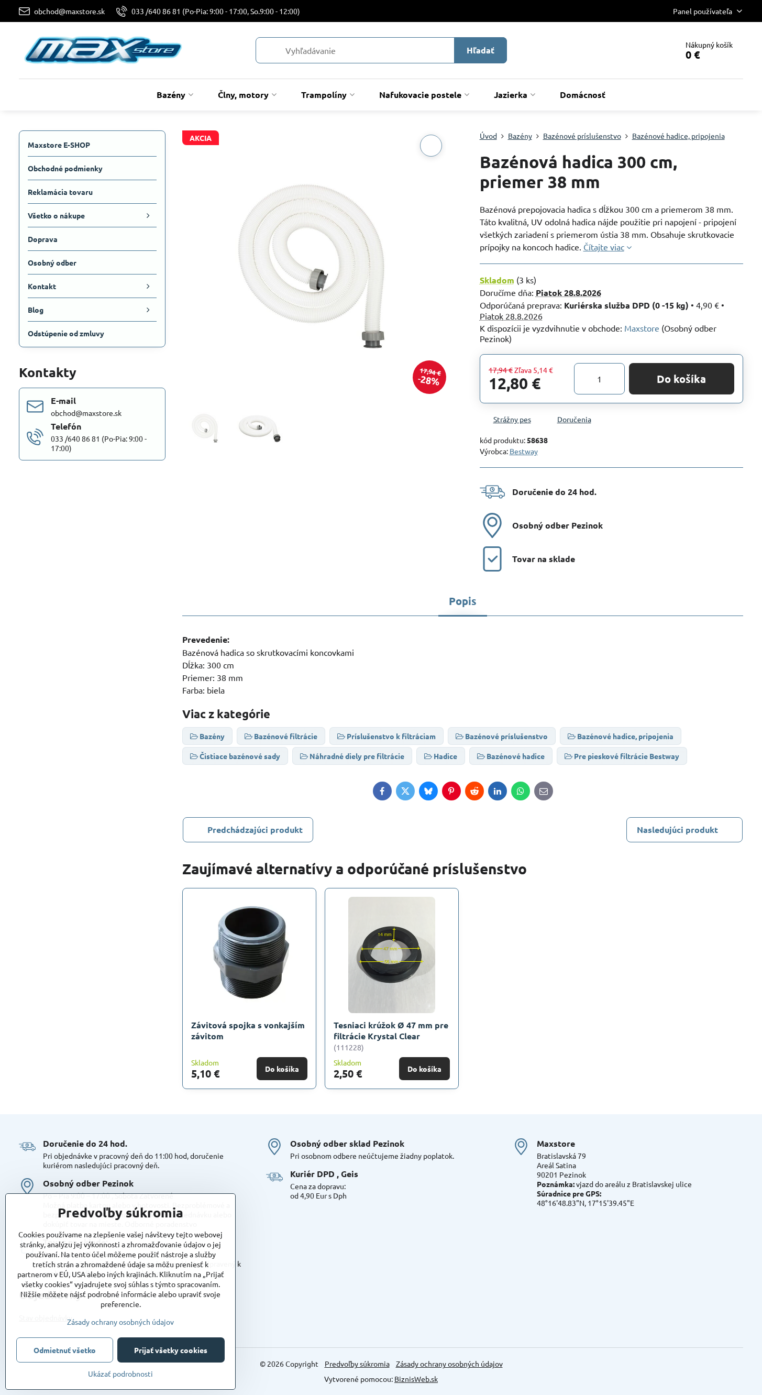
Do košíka (681, 379)
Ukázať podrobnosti (120, 1373)
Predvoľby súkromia (357, 1363)
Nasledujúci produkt (677, 829)
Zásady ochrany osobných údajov (449, 1363)
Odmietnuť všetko (65, 1350)
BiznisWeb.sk (416, 1378)
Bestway (524, 451)
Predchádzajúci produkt (255, 829)
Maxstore (641, 328)
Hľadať (480, 50)
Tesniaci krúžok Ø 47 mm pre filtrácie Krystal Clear (391, 1030)
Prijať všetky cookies (170, 1350)
